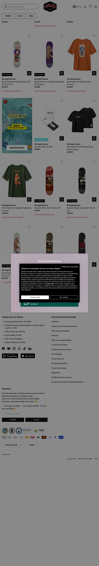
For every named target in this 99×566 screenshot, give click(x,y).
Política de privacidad (70, 267)
